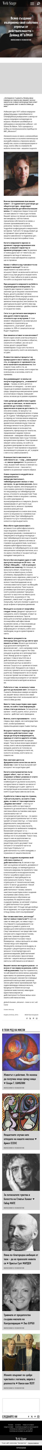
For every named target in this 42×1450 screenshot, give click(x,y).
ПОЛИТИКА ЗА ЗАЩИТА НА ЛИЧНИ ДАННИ (26, 1427)
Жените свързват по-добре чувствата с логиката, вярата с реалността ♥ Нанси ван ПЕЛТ (19, 1379)
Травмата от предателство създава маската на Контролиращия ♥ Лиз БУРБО (19, 1319)
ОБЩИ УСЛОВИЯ (8, 1427)
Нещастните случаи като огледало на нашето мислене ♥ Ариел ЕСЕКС (20, 1139)
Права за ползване (28, 1425)
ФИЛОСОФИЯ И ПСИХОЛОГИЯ (21, 40)
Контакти (18, 1425)
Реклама (10, 1425)
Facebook (27, 1018)
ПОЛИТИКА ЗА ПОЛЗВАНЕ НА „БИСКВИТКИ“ (21, 1431)
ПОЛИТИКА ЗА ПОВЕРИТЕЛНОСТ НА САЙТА (21, 1429)
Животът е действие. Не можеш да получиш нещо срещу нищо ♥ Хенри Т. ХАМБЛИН (20, 1079)
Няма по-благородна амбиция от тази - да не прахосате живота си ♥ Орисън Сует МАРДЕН (21, 1259)
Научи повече (33, 1443)
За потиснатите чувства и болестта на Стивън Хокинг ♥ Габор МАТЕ (19, 1199)
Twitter (30, 1018)
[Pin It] (33, 1018)
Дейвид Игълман (10, 114)
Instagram (36, 1018)
